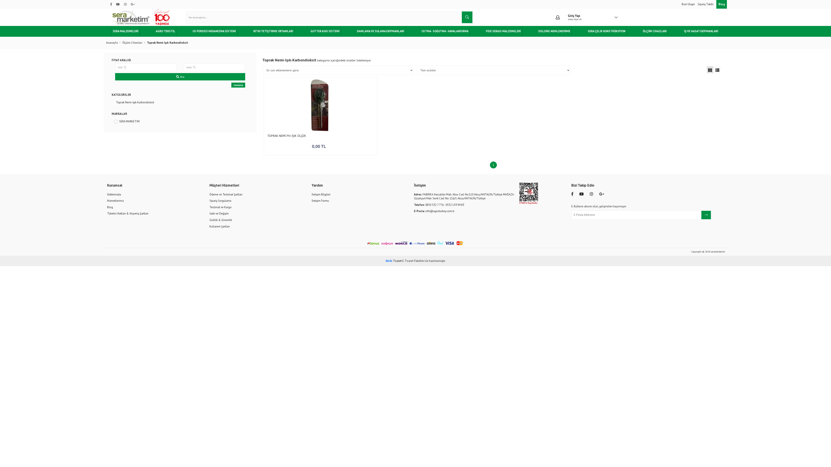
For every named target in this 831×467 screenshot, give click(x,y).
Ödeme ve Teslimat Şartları (225, 194)
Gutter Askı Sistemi (325, 31)
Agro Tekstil (165, 31)
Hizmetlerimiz (115, 201)
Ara (181, 77)
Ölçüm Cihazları (655, 31)
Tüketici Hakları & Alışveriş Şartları (127, 213)
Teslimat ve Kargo (220, 207)
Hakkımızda (114, 194)
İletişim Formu (320, 201)
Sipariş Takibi (706, 4)
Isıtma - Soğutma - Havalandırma (445, 31)
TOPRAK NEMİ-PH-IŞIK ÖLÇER (286, 136)
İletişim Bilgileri (321, 194)
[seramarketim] (141, 17)
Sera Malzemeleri (125, 31)
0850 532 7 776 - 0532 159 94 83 (439, 205)
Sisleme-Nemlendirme (554, 31)
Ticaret (394, 261)
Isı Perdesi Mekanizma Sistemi (214, 31)
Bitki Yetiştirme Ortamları (273, 31)
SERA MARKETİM (129, 121)
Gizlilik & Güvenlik (220, 220)
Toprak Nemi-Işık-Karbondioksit (135, 102)
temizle (238, 85)
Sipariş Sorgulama (220, 201)
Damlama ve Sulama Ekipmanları (380, 31)
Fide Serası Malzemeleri (503, 31)
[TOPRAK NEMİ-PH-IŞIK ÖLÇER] (320, 105)
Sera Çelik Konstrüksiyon (606, 31)
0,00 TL (319, 146)
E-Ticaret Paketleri (413, 261)
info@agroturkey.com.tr (434, 211)
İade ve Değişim (219, 213)
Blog (721, 4)
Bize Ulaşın (689, 4)
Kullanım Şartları (219, 226)
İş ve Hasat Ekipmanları (701, 31)
